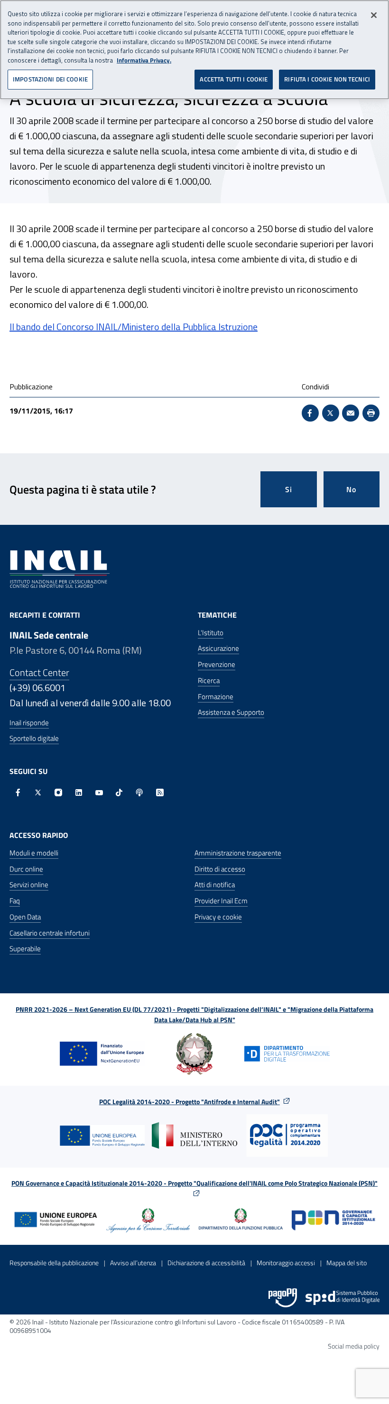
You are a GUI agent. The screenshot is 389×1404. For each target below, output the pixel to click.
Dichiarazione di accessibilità (206, 1263)
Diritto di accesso (219, 869)
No (351, 489)
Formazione (215, 696)
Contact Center (39, 672)
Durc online (26, 869)
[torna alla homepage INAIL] (59, 568)
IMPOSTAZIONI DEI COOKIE (50, 79)
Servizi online (28, 884)
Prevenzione (216, 664)
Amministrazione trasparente (237, 852)
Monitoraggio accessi (286, 1263)
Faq (14, 900)
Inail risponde (29, 722)
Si (288, 489)
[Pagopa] (283, 1297)
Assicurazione (218, 648)
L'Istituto (210, 632)
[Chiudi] (373, 15)
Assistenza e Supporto (231, 712)
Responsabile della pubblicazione (54, 1263)
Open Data (25, 916)
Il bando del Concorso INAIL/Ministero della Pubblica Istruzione (133, 326)
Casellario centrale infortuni (49, 932)
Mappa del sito (346, 1263)
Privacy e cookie (218, 916)
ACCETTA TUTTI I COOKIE (234, 79)
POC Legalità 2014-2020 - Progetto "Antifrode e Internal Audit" (189, 1102)
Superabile (25, 948)
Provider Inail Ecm (221, 900)
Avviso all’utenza (133, 1263)
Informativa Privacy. (144, 60)
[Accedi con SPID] (343, 1298)
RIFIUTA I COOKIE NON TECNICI (327, 79)
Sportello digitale (34, 738)
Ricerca (209, 680)
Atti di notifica (214, 884)
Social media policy (354, 1346)
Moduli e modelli (33, 852)
